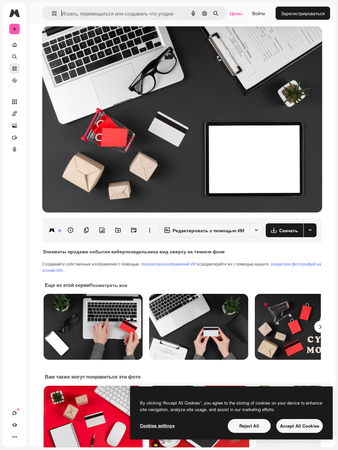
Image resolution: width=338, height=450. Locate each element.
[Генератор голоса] (14, 149)
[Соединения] (14, 413)
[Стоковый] (14, 68)
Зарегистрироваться (303, 13)
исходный (86, 38)
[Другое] (14, 437)
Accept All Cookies (299, 426)
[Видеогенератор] (14, 137)
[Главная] (14, 45)
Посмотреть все (108, 285)
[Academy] (14, 425)
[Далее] (320, 327)
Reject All (249, 426)
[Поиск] (14, 56)
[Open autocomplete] (52, 13)
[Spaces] (14, 113)
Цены (236, 13)
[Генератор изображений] (14, 125)
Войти (258, 13)
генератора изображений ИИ (168, 264)
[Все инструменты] (14, 102)
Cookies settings (157, 425)
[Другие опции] (149, 230)
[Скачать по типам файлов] (310, 230)
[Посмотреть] (14, 80)
